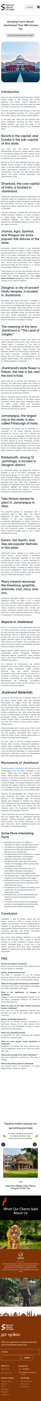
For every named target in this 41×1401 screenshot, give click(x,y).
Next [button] (35, 1144)
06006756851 (25, 1369)
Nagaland (5, 1394)
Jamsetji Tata (17, 433)
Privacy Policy (26, 1381)
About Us (5, 1369)
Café (20, 1182)
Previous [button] (3, 1145)
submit (27, 1358)
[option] (20, 1169)
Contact (29, 7)
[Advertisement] (20, 1091)
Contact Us (6, 1373)
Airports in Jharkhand (9, 627)
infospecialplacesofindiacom (29, 1373)
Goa (3, 1386)
